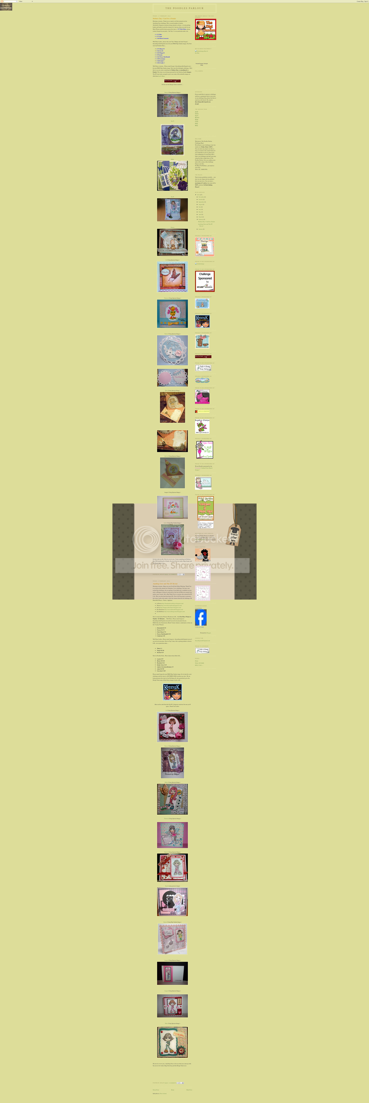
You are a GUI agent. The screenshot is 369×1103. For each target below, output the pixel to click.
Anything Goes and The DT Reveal (165, 583)
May (200, 212)
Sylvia (166, 456)
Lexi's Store (161, 76)
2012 (198, 195)
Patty (196, 123)
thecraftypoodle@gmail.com (202, 640)
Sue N (172, 121)
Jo (166, 260)
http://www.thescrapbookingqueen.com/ (171, 605)
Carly (196, 121)
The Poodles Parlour (184, 8)
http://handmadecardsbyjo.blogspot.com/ (172, 603)
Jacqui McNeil (198, 608)
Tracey (166, 92)
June (200, 209)
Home (172, 1090)
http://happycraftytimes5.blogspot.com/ (170, 607)
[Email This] (178, 574)
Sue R (172, 197)
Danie (196, 119)
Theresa (166, 298)
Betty (196, 125)
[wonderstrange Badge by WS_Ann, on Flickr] (199, 264)
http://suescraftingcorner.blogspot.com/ (174, 611)
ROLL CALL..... (199, 665)
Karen (166, 334)
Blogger (209, 633)
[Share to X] (182, 574)
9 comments (172, 1083)
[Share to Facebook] (184, 574)
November (201, 197)
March (200, 217)
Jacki (165, 523)
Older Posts (189, 1090)
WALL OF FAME (199, 663)
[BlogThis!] (180, 574)
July (200, 207)
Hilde (172, 159)
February (201, 219)
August (201, 204)
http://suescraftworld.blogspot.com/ (174, 609)
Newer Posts (156, 1090)
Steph (166, 886)
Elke (166, 390)
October (201, 199)
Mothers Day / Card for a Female (164, 18)
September (201, 202)
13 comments (173, 574)
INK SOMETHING (200, 540)
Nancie (172, 227)
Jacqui (166, 960)
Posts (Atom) (163, 1093)
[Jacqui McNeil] (201, 625)
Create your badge (199, 627)
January (201, 229)
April (200, 214)
